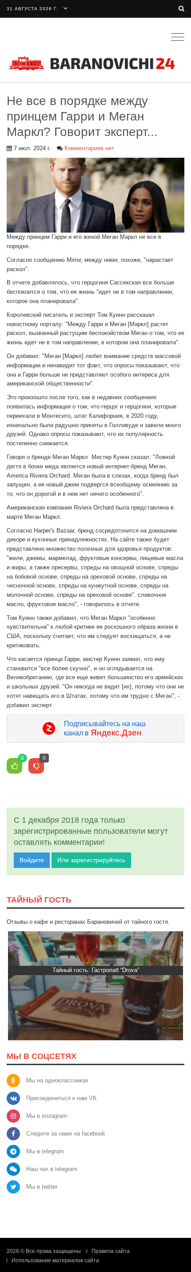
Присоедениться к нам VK (61, 1098)
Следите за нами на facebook (65, 1133)
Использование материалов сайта (55, 1260)
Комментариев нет (89, 148)
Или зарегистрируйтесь (91, 860)
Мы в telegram (45, 1151)
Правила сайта (111, 1251)
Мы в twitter (41, 1186)
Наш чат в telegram (51, 1169)
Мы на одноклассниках (57, 1080)
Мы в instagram (46, 1116)
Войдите (32, 860)
